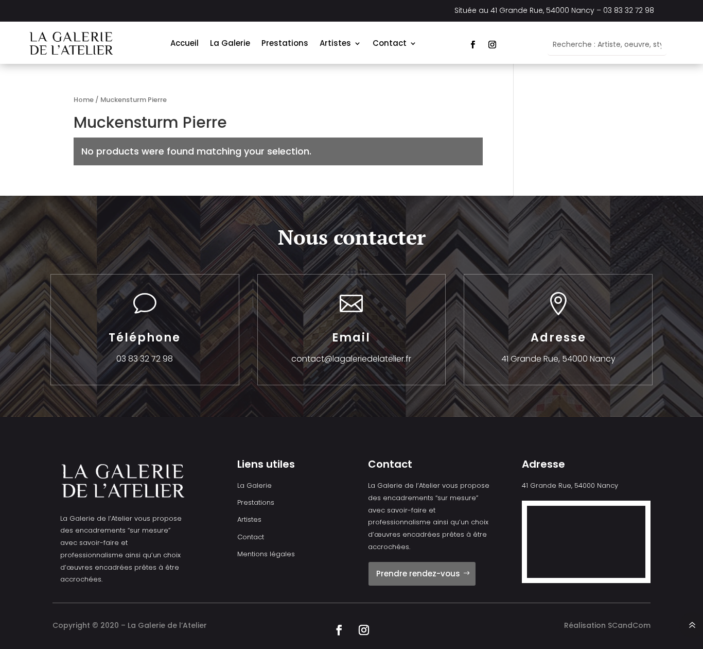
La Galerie (230, 43)
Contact (390, 43)
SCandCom (629, 625)
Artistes (335, 43)
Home (84, 100)
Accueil (184, 43)
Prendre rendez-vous (418, 573)
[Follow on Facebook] (472, 45)
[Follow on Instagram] (492, 45)
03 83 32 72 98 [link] (628, 10)
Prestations (284, 43)
